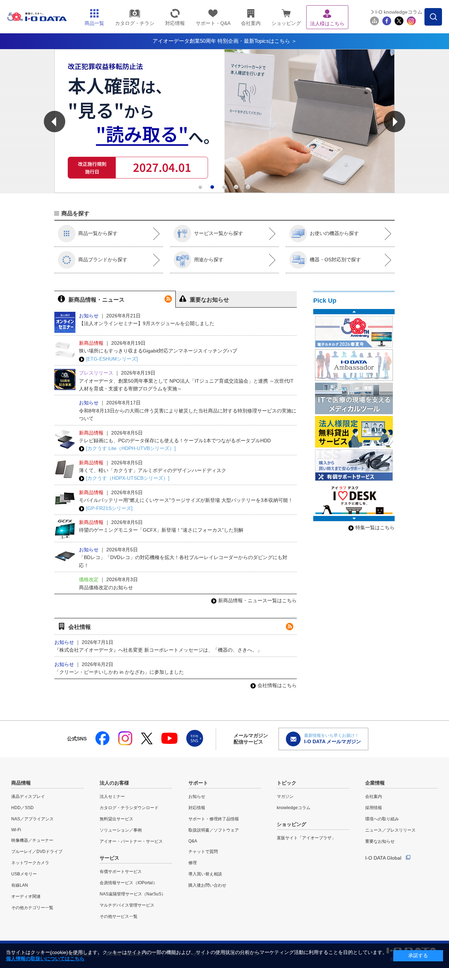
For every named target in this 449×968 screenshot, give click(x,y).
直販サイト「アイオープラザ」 (306, 837)
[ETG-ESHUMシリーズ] (112, 359)
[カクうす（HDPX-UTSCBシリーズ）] (127, 478)
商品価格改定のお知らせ (106, 587)
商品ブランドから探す (102, 259)
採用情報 (373, 807)
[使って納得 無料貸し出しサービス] (354, 432)
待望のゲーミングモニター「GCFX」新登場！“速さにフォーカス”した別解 (161, 530)
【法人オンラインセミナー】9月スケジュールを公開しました (146, 323)
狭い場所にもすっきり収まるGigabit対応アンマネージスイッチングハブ (158, 351)
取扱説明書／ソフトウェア (213, 830)
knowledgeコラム (293, 807)
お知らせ (196, 796)
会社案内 (373, 796)
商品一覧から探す (98, 233)
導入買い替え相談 (205, 874)
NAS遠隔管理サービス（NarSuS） (133, 894)
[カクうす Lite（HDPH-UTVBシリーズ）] (131, 448)
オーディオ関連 (26, 896)
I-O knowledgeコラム (398, 12)
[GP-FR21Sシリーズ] (109, 508)
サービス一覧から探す (218, 233)
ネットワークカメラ (30, 862)
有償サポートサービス (121, 871)
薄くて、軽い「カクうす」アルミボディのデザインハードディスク (152, 470)
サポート (198, 783)
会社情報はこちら (277, 685)
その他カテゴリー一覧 (32, 907)
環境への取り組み (382, 818)
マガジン (285, 796)
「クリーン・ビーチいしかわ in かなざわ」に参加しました (119, 672)
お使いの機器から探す (334, 233)
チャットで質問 (203, 851)
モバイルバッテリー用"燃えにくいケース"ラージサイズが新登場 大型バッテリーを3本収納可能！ (186, 500)
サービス (109, 858)
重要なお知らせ (380, 841)
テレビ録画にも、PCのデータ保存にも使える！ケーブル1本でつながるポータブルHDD (175, 440)
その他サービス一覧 (119, 916)
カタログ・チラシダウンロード (129, 807)
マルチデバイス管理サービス (127, 905)
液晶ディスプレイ (28, 796)
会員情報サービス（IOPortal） (128, 882)
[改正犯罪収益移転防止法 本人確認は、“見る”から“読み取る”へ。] (224, 191)
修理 (192, 862)
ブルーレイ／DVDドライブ (36, 851)
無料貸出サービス (116, 818)
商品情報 (21, 783)
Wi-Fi (16, 829)
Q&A (192, 841)
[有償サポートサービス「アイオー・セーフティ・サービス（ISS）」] (354, 465)
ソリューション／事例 (121, 830)
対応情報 (196, 807)
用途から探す (208, 259)
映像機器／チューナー (32, 840)
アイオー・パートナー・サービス (131, 841)
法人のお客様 (114, 783)
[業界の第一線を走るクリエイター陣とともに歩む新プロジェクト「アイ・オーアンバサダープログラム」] (354, 365)
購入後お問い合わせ (207, 885)
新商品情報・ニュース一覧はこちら (257, 600)
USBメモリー (24, 874)
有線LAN (19, 885)
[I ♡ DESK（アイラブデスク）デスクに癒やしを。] (354, 498)
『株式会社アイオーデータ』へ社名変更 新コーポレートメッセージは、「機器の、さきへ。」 (158, 650)
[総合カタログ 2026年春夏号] (354, 332)
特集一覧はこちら (375, 527)
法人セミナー (112, 796)
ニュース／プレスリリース (390, 830)
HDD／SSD (22, 807)
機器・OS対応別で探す (335, 259)
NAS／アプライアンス (32, 818)
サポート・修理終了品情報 (213, 818)
